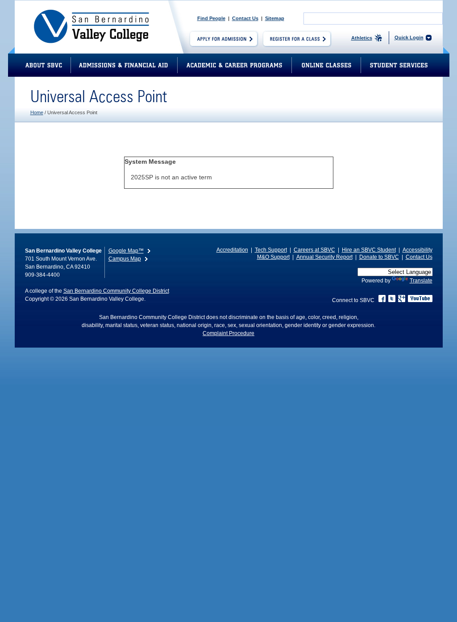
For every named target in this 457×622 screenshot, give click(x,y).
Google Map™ (126, 251)
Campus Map (124, 259)
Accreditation (232, 250)
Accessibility (417, 250)
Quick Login (409, 37)
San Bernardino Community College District (116, 291)
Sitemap (274, 18)
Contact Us (245, 18)
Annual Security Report (324, 257)
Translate (421, 281)
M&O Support (273, 257)
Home (36, 112)
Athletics (361, 38)
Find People (211, 18)
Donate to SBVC (379, 257)
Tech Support (271, 250)
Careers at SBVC (314, 250)
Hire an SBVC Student (369, 250)
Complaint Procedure (228, 333)
